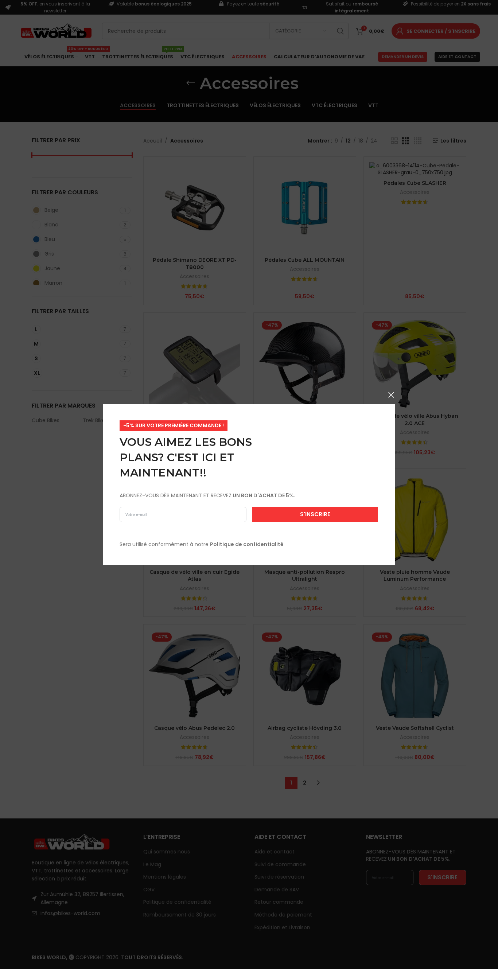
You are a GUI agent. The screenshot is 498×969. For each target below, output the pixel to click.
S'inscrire (315, 514)
